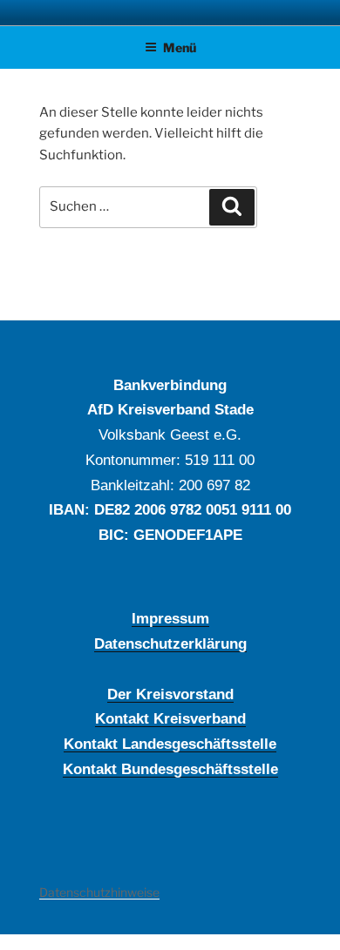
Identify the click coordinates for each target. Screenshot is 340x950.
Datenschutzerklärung (170, 643)
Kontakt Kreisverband (170, 718)
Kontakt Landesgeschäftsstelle (170, 743)
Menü (179, 47)
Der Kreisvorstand (170, 694)
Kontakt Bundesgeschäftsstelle (170, 769)
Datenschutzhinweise (99, 892)
